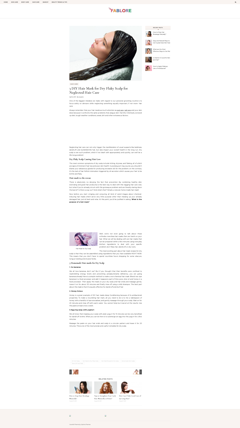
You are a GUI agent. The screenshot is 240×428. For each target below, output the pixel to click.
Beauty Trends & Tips (59, 2)
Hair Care (35, 2)
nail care (127, 110)
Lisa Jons (81, 97)
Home (6, 2)
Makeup (45, 2)
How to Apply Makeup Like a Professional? (160, 67)
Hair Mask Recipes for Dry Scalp (110, 361)
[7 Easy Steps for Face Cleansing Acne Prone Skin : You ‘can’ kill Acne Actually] (73, 372)
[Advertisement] (105, 131)
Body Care (25, 2)
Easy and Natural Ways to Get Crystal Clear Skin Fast (161, 42)
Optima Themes (85, 424)
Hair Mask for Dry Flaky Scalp (90, 361)
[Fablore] (120, 10)
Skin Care (14, 2)
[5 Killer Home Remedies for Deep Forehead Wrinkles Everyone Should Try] (137, 372)
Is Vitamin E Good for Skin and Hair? (161, 59)
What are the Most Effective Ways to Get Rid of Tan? (161, 50)
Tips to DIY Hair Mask (77, 363)
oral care (120, 110)
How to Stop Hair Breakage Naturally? (159, 33)
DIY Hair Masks (76, 361)
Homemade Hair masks (128, 361)
